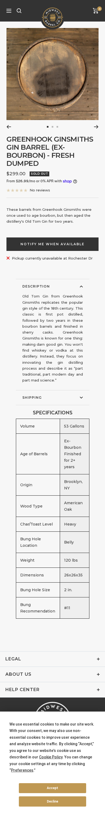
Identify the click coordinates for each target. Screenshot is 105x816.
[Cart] (96, 10)
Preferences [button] (22, 770)
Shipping (32, 397)
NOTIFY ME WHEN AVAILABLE (52, 244)
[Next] (96, 127)
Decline (52, 801)
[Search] (19, 10)
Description (36, 286)
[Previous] (8, 127)
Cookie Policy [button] (50, 757)
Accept (52, 788)
